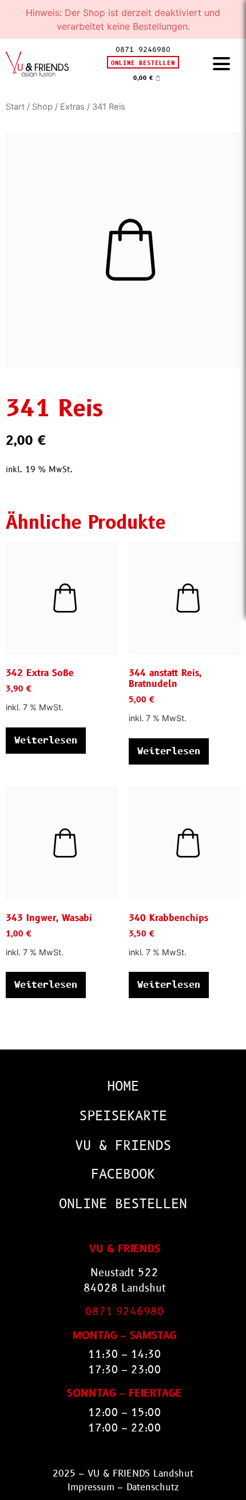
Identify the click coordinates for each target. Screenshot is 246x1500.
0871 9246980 (143, 49)
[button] (221, 64)
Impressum (91, 1487)
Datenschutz (152, 1487)
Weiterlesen (45, 740)
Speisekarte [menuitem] (123, 1116)
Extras (72, 107)
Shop (42, 107)
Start (15, 107)
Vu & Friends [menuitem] (123, 1145)
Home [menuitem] (123, 1086)
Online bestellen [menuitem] (123, 1204)
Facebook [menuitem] (123, 1174)
